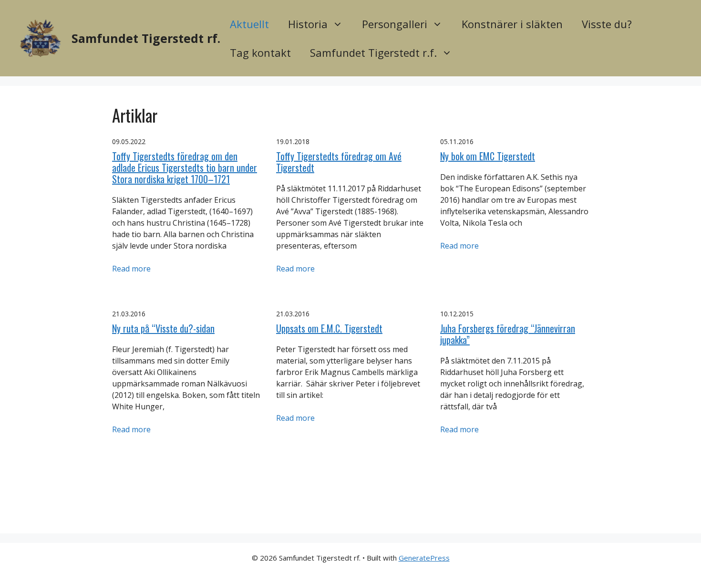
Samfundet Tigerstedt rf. (146, 38)
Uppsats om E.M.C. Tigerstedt (329, 328)
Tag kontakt (260, 52)
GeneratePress (424, 558)
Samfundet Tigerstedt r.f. (373, 52)
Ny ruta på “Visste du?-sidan (163, 328)
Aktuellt (249, 24)
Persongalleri (394, 24)
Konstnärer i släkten (512, 24)
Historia (308, 24)
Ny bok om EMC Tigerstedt (487, 156)
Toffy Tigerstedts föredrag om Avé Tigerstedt (339, 162)
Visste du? (607, 24)
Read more (131, 268)
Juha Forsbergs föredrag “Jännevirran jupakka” (507, 334)
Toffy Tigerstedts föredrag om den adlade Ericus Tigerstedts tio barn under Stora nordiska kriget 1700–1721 (184, 167)
